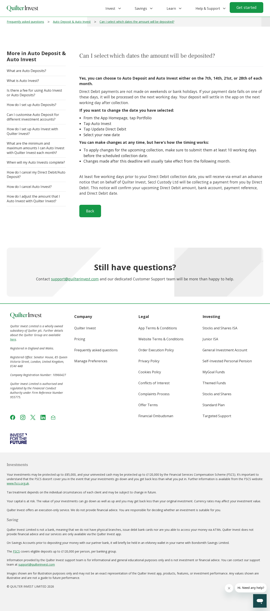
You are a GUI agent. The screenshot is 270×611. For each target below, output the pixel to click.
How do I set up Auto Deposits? (31, 104)
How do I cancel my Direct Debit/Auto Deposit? (36, 174)
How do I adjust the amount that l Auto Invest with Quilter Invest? (33, 198)
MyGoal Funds (213, 372)
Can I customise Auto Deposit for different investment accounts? (33, 117)
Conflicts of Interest (154, 383)
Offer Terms (148, 405)
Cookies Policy (149, 372)
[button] (110, 8)
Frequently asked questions (25, 22)
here (13, 339)
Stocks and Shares (216, 394)
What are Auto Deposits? (26, 70)
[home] (22, 8)
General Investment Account (224, 350)
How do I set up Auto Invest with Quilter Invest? (32, 131)
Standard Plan (213, 405)
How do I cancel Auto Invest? (29, 186)
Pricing (79, 339)
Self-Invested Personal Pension (227, 361)
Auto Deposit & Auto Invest (72, 22)
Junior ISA (210, 339)
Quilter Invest (85, 328)
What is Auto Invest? (23, 80)
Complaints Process (154, 394)
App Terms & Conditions (157, 328)
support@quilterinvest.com (75, 278)
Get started (246, 7)
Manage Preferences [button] (90, 361)
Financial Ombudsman (155, 416)
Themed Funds (214, 383)
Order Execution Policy (156, 350)
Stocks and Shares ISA (219, 328)
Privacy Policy (148, 361)
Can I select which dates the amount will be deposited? (137, 22)
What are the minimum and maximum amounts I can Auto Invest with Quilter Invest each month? (35, 148)
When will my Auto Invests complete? (36, 162)
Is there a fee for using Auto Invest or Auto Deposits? (34, 92)
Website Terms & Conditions (161, 339)
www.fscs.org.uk (18, 483)
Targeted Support (216, 416)
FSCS (16, 551)
